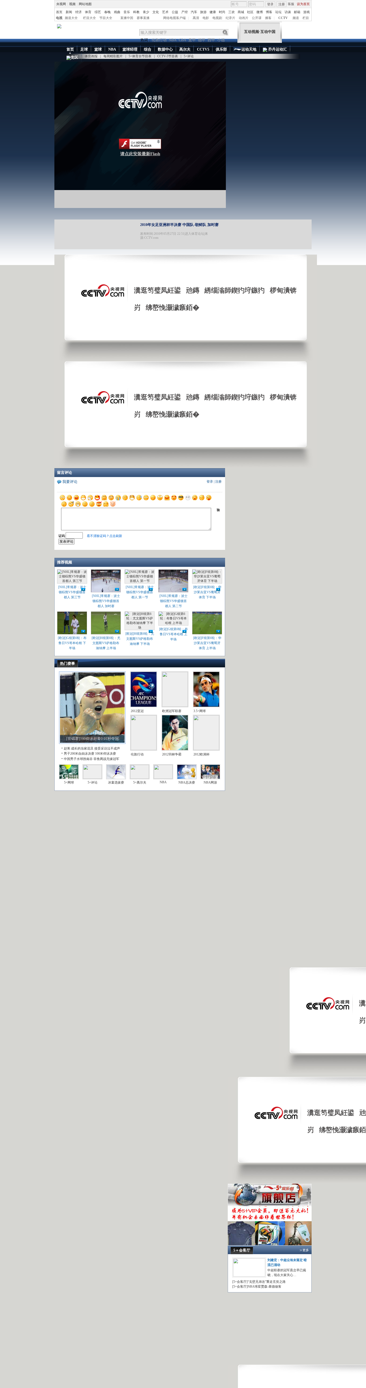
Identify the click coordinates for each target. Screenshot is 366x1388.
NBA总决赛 (186, 782)
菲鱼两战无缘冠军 (106, 759)
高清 (196, 18)
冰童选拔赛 (116, 782)
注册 (281, 4)
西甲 (211, 40)
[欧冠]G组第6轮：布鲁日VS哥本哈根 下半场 (72, 643)
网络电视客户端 (174, 18)
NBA (173, 40)
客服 (291, 4)
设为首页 (303, 4)
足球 (84, 49)
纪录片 (230, 18)
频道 (296, 18)
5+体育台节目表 (140, 56)
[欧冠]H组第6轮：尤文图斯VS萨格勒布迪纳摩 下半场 (139, 639)
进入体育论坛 (194, 234)
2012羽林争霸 (171, 754)
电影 (206, 18)
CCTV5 (203, 49)
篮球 (98, 49)
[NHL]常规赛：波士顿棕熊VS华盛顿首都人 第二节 (173, 601)
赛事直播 (143, 18)
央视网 (61, 4)
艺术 (165, 12)
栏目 (305, 18)
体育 (88, 12)
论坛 (278, 12)
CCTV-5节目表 (167, 56)
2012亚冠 (137, 711)
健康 (213, 12)
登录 (270, 4)
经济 (78, 12)
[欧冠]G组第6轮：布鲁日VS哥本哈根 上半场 (173, 634)
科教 (136, 12)
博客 (269, 12)
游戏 (306, 12)
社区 (250, 12)
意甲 (192, 40)
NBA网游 (210, 782)
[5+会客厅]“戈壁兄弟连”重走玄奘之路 (259, 1282)
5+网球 (69, 782)
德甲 (202, 40)
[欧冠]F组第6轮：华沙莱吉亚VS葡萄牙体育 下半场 (207, 592)
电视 (59, 18)
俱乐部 (221, 49)
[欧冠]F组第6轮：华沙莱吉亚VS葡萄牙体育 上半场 (207, 643)
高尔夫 (185, 49)
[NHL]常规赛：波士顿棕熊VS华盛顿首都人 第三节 (72, 592)
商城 (241, 12)
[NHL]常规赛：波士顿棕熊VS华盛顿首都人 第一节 (140, 592)
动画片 (243, 18)
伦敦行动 (159, 40)
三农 (231, 12)
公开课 (257, 18)
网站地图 (85, 4)
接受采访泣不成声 (107, 748)
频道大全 (71, 18)
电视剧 (217, 18)
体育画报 (91, 56)
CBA (182, 40)
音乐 (127, 12)
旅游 (203, 12)
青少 (146, 12)
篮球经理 (129, 49)
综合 (147, 49)
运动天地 (248, 49)
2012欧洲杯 (201, 754)
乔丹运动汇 (277, 49)
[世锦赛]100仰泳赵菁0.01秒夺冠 (92, 739)
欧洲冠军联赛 (171, 711)
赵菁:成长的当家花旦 (79, 748)
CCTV (283, 18)
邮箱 (297, 12)
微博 (259, 12)
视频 (72, 4)
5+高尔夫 (139, 782)
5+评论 (189, 56)
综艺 (98, 12)
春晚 (107, 12)
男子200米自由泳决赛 (79, 753)
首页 (59, 12)
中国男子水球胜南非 (78, 759)
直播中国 (126, 18)
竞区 (74, 57)
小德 (221, 40)
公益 (175, 12)
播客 (268, 18)
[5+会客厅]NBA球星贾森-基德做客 (256, 1286)
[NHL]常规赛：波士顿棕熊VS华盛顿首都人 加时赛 (106, 601)
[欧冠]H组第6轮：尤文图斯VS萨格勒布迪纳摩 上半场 (106, 643)
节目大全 (105, 18)
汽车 (194, 12)
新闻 (69, 12)
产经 (184, 12)
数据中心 (165, 49)
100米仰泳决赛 (105, 753)
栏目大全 (89, 18)
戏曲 (117, 12)
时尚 (222, 12)
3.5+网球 (199, 711)
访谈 (288, 12)
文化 (155, 12)
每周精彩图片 (113, 56)
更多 (305, 1250)
